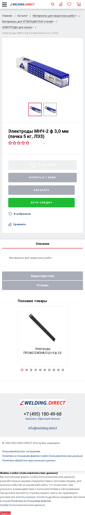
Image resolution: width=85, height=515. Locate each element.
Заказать (41, 190)
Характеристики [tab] (42, 276)
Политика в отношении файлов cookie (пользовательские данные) (42, 455)
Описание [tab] (42, 243)
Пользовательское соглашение (21, 451)
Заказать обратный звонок (42, 418)
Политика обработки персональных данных (28, 460)
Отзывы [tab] (42, 285)
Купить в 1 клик (42, 177)
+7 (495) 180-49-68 (42, 414)
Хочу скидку (41, 202)
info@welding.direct (42, 428)
